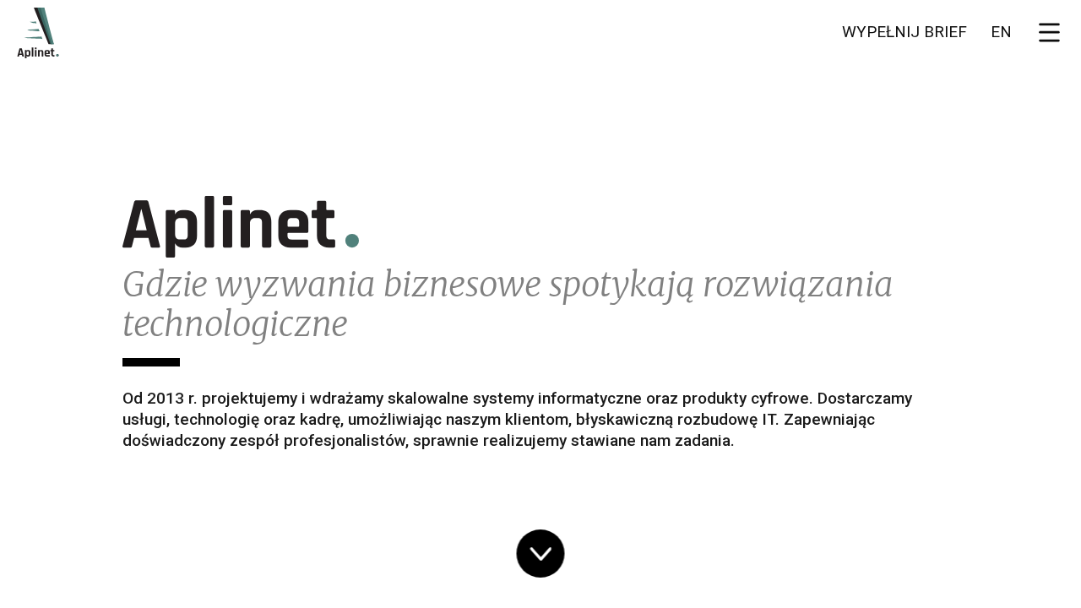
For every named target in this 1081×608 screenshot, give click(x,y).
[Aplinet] (37, 31)
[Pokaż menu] (1051, 33)
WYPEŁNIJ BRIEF (904, 31)
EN (1001, 31)
